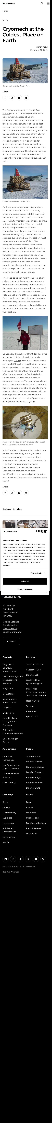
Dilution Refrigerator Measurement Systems (13, 679)
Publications (32, 818)
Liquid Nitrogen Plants (10, 740)
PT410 (17, 360)
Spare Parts (32, 716)
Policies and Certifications (9, 830)
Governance (9, 837)
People (29, 749)
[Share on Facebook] (5, 97)
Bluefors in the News (36, 823)
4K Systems (9, 694)
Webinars (31, 813)
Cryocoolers (8, 713)
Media (6, 842)
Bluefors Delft (33, 788)
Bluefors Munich (34, 782)
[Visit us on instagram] (13, 859)
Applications (9, 749)
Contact (11, 641)
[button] (42, 3)
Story (5, 802)
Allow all (25, 581)
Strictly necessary (25, 589)
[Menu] (48, 3)
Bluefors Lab (32, 675)
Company (8, 794)
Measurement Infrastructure (10, 701)
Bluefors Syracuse (35, 767)
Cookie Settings (11, 622)
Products (7, 657)
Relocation (31, 711)
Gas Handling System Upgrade (34, 682)
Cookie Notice (10, 625)
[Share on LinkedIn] (19, 97)
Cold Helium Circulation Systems (13, 732)
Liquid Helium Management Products (10, 721)
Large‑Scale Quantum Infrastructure (9, 667)
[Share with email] (26, 97)
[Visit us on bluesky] (43, 859)
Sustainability (9, 813)
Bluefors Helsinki (34, 762)
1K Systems (8, 688)
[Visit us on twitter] (28, 859)
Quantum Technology (8, 758)
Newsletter (31, 833)
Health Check (33, 701)
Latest (29, 794)
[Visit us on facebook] (21, 859)
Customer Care (34, 670)
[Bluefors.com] (9, 3)
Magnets (7, 708)
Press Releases (33, 828)
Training (30, 706)
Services (30, 657)
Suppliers (7, 818)
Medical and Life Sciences (11, 775)
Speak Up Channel (12, 632)
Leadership (8, 823)
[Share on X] (12, 97)
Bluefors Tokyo (33, 777)
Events (29, 807)
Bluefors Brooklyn (35, 772)
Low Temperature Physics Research (11, 767)
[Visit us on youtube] (36, 859)
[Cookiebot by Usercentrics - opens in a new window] (36, 531)
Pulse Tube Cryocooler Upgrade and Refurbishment (36, 692)
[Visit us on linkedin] (6, 859)
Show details (36, 573)
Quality (6, 807)
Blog (6, 11)
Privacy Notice (10, 628)
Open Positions (34, 756)
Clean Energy (9, 782)
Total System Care (35, 664)
